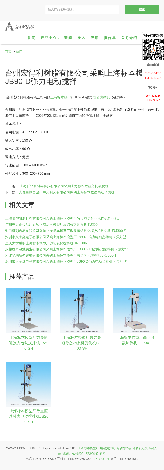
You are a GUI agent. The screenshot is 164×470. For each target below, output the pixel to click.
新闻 (68, 38)
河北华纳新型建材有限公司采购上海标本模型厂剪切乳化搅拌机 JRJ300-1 (60, 255)
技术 (82, 38)
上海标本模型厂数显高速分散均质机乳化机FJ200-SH (82, 342)
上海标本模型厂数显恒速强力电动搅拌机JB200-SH (28, 416)
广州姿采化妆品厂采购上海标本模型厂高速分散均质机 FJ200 (51, 224)
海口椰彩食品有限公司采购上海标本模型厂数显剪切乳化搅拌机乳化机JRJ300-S (65, 231)
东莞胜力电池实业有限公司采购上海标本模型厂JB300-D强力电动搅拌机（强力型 (66, 249)
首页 (32, 38)
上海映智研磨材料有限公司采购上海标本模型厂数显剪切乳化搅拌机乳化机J (62, 218)
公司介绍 (129, 38)
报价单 (110, 38)
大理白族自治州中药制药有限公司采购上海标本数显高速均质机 (66, 192)
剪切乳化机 (140, 448)
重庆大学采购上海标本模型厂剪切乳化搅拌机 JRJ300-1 (47, 243)
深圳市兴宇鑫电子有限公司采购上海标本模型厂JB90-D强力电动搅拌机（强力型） (67, 261)
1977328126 (100, 458)
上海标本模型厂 (88, 448)
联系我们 (92, 453)
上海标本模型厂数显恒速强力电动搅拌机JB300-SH (28, 342)
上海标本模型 (60, 97)
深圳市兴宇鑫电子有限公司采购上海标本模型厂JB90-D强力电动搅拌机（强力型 (65, 237)
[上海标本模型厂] (19, 26)
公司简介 (78, 453)
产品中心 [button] (49, 38)
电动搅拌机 (101, 97)
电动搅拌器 (123, 448)
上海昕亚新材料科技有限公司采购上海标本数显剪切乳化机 (63, 186)
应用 (95, 38)
